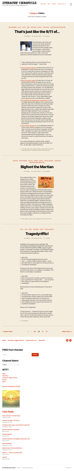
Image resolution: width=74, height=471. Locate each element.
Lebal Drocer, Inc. (62, 3)
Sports (29, 150)
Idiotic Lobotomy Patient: (28, 80)
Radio (49, 3)
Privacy (4, 379)
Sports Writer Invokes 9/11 (29, 125)
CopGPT (4, 457)
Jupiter (34, 218)
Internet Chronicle (10, 467)
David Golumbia (6, 443)
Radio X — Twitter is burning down (12, 452)
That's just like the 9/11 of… (37, 31)
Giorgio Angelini (7, 434)
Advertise (54, 3)
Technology (57, 160)
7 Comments (47, 36)
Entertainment (13, 27)
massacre (39, 148)
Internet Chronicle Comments (10, 429)
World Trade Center (43, 150)
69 (35, 331)
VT (37, 150)
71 (42, 331)
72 (46, 331)
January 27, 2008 (37, 36)
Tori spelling (33, 150)
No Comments (47, 171)
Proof (48, 218)
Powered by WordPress (27, 467)
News (28, 27)
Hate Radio (8, 411)
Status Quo (46, 27)
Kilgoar (28, 36)
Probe (45, 218)
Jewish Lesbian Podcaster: (28, 68)
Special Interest (48, 160)
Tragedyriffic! (37, 233)
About (4, 373)
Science (36, 160)
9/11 (23, 148)
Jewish (31, 148)
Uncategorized (25, 320)
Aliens (23, 218)
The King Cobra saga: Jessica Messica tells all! (16, 425)
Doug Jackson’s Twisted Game (11, 415)
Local (19, 27)
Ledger (34, 148)
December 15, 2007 (37, 238)
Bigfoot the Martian (37, 167)
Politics (30, 160)
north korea (50, 148)
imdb (28, 148)
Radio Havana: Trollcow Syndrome (12, 448)
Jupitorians (38, 218)
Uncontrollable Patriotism (57, 27)
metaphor (43, 148)
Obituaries (33, 27)
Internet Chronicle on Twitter (11, 386)
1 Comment (47, 238)
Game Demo (43, 3)
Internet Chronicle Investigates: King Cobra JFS (16, 439)
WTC (49, 150)
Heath (25, 148)
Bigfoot (26, 218)
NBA (47, 148)
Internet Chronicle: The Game (10, 420)
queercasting (24, 150)
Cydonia (30, 218)
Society (40, 27)
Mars (42, 218)
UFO (51, 218)
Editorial (15, 160)
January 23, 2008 (37, 171)
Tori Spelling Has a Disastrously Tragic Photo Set (35, 100)
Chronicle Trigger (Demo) (16, 340)
